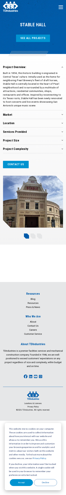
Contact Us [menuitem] (33, 325)
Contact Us (16, 164)
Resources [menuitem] (33, 293)
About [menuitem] (33, 321)
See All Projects (33, 38)
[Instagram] (40, 376)
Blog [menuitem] (33, 299)
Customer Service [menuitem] (33, 334)
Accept (21, 482)
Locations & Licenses (33, 403)
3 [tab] (39, 236)
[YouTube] (35, 376)
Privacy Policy (39, 458)
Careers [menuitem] (33, 330)
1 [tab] (26, 236)
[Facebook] (25, 376)
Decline (45, 482)
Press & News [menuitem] (33, 307)
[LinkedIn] (30, 376)
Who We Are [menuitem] (33, 316)
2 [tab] (33, 236)
